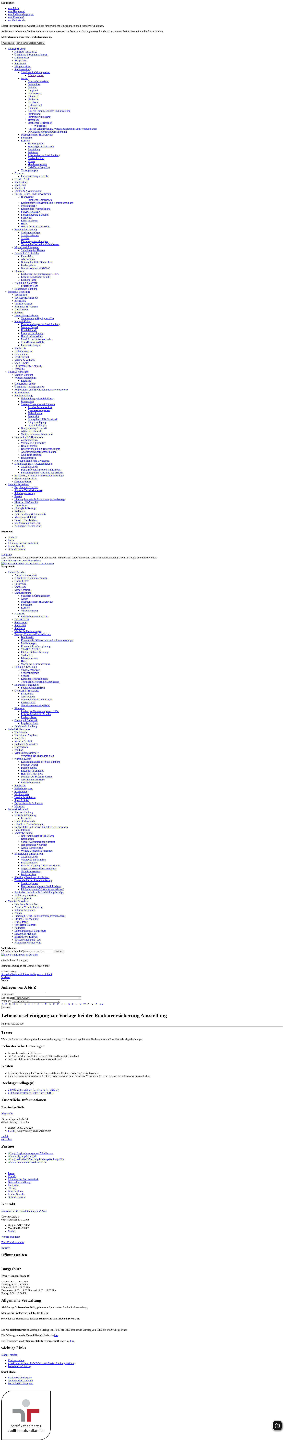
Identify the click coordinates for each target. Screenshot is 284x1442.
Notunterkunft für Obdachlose (36, 262)
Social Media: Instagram (20, 1383)
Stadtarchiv (20, 348)
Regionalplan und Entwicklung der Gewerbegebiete (41, 389)
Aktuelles (19, 173)
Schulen (25, 238)
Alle (101, 1004)
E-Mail (11, 1130)
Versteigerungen (29, 170)
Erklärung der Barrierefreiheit (23, 543)
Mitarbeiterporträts (37, 164)
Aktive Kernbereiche (32, 431)
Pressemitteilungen (30, 345)
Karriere (25, 140)
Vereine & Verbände (25, 360)
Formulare (26, 137)
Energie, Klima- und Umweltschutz (32, 194)
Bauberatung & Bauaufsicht (28, 437)
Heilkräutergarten (23, 351)
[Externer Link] (145, 1153)
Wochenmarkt (21, 357)
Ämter (24, 78)
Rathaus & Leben (17, 48)
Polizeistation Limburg (19, 1366)
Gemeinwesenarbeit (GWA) (35, 268)
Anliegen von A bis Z (25, 51)
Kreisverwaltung (16, 1360)
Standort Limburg (23, 374)
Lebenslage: (7, 997)
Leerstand (26, 380)
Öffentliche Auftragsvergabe (29, 386)
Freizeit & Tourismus (19, 291)
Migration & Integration (26, 247)
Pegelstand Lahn (29, 285)
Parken (18, 496)
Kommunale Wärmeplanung (35, 208)
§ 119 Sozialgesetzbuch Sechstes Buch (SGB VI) (33, 1090)
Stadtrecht (19, 188)
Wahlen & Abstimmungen (27, 191)
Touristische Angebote (26, 297)
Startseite (12, 537)
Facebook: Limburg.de (20, 1377)
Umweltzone (21, 505)
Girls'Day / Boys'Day (39, 167)
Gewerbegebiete (22, 481)
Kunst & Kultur (22, 321)
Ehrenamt (19, 271)
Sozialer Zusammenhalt (40, 407)
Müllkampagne (29, 205)
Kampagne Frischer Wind (27, 526)
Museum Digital (29, 327)
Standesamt (20, 63)
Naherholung (21, 354)
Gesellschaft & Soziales (26, 253)
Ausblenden (8, 43)
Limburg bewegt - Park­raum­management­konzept (39, 499)
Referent (32, 87)
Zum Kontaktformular (12, 1242)
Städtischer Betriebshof (40, 122)
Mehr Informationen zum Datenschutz (21, 560)
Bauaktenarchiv (29, 445)
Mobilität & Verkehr (18, 484)
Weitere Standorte (10, 1236)
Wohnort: (6, 1000)
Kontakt (12, 1176)
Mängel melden (22, 66)
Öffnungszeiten (36, 75)
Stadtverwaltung (22, 69)
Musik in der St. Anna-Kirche (36, 339)
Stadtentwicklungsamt (39, 116)
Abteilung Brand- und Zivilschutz (31, 460)
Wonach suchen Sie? (12, 951)
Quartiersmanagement (39, 410)
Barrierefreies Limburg (26, 520)
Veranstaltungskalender (26, 315)
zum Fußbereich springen (21, 14)
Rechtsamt (33, 102)
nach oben (6, 1139)
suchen (6, 1007)
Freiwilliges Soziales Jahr (41, 146)
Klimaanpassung (29, 220)
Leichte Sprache (16, 546)
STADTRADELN (31, 211)
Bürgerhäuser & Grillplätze (28, 365)
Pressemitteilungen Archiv (34, 176)
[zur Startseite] (27, 563)
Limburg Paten (28, 279)
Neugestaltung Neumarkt (34, 428)
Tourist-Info (20, 294)
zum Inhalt (13, 8)
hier (56, 1335)
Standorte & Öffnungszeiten (35, 72)
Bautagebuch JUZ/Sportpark (42, 419)
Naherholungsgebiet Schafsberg (37, 398)
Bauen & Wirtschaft (18, 371)
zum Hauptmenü (16, 11)
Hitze (24, 223)
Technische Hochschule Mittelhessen (40, 244)
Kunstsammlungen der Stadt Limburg (40, 324)
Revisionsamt (35, 93)
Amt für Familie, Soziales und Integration (49, 111)
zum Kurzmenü (16, 17)
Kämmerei (33, 96)
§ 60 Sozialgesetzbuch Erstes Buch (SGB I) (30, 1093)
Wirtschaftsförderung (25, 377)
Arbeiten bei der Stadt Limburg (44, 155)
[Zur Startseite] (19, 954)
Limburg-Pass (28, 265)
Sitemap (12, 1188)
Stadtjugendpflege (30, 232)
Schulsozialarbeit (30, 235)
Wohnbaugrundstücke (25, 478)
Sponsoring (33, 416)
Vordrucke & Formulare (33, 443)
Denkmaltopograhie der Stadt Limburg (41, 469)
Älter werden (28, 259)
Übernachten (21, 309)
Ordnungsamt (35, 105)
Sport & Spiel (21, 362)
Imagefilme (20, 300)
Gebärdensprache (17, 549)
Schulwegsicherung (24, 493)
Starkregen (26, 217)
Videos (31, 161)
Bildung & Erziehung (25, 229)
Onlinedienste (21, 57)
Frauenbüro (34, 84)
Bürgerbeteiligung (37, 422)
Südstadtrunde (35, 413)
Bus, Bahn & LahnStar (26, 487)
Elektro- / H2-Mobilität (26, 502)
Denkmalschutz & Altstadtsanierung (33, 463)
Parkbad (18, 312)
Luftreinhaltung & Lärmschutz (30, 514)
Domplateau (27, 401)
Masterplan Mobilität (25, 517)
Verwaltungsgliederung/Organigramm (47, 131)
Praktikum (33, 152)
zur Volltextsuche (17, 20)
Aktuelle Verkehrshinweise (28, 490)
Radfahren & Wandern (26, 306)
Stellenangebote (36, 143)
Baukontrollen (28, 457)
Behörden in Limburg (25, 288)
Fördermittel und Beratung (34, 214)
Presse (11, 540)
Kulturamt (33, 108)
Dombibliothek (29, 330)
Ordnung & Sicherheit (25, 282)
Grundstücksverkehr (38, 81)
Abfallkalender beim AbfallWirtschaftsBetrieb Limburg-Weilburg (41, 1363)
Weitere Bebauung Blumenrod (37, 434)
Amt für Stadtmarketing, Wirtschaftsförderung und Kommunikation (62, 128)
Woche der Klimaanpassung (35, 226)
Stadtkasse (33, 99)
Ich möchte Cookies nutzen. (30, 43)
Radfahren (19, 511)
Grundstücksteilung (31, 454)
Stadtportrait (20, 182)
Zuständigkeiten (29, 440)
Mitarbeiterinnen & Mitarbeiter (37, 134)
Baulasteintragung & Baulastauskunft (40, 448)
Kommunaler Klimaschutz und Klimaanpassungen (47, 202)
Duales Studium (36, 158)
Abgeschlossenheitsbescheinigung (38, 451)
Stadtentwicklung (23, 395)
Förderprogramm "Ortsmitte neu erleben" (42, 472)
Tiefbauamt (33, 119)
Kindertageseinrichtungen (34, 241)
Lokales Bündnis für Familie (36, 277)
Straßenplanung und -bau (27, 523)
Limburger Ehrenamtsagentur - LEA (40, 274)
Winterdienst (40, 125)
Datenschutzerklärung (19, 1182)
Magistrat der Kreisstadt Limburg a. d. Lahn (24, 1211)
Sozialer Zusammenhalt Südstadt (38, 404)
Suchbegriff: (7, 994)
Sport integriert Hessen (33, 250)
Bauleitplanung (22, 392)
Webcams (19, 368)
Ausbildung (34, 149)
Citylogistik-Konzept (25, 508)
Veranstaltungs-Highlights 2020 (37, 318)
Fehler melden (15, 1191)
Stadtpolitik (20, 185)
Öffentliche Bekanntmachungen (30, 54)
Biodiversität (27, 196)
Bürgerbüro (20, 60)
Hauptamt (33, 90)
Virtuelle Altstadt (23, 303)
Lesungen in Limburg (32, 333)
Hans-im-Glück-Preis (32, 336)
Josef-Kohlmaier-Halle (33, 342)
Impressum (13, 1185)
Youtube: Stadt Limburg (20, 1380)
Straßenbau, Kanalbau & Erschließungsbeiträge (39, 475)
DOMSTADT (21, 179)
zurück (4, 1136)
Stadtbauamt (34, 113)
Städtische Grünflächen (40, 199)
